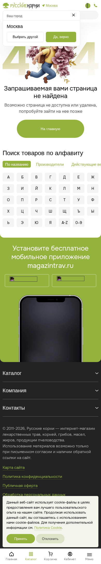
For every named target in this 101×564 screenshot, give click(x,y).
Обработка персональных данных (34, 494)
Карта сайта (14, 467)
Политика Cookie (48, 527)
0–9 (78, 222)
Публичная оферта (20, 485)
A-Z (65, 222)
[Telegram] (87, 5)
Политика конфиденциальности (32, 476)
